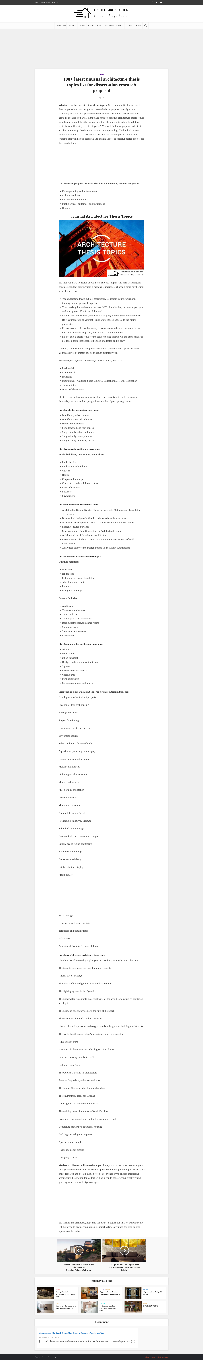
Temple (58, 1289)
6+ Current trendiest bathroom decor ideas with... (108, 1308)
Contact (42, 2)
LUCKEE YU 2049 (150, 1306)
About (37, 2)
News (82, 25)
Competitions (94, 25)
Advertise (55, 2)
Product (108, 25)
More (129, 25)
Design (101, 74)
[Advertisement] (101, 48)
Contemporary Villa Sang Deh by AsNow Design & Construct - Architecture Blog (71, 1333)
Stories (119, 25)
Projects (60, 25)
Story (138, 25)
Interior (108, 1289)
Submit (48, 2)
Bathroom (103, 1303)
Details (145, 1289)
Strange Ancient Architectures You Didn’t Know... (65, 1294)
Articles (72, 25)
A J (103, 98)
